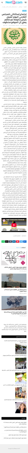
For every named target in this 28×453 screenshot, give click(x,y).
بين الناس (24, 11)
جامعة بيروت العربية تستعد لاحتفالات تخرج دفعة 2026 (15, 438)
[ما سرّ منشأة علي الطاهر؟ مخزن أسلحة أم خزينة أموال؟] (14, 281)
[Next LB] (14, 2)
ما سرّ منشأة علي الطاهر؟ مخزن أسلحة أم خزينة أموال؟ (15, 290)
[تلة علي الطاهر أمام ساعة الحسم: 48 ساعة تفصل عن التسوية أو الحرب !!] (14, 303)
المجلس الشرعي (17, 236)
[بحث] (2, 2)
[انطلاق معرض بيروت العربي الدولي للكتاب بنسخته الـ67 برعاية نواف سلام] (14, 258)
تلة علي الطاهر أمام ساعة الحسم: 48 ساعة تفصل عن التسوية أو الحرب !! (15, 313)
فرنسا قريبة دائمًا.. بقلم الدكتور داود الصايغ (17, 435)
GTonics (15, 448)
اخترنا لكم (24, 236)
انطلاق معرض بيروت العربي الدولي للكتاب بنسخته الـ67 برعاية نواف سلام (15, 268)
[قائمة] (26, 2)
